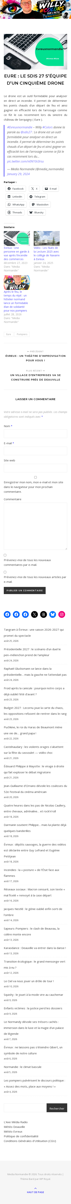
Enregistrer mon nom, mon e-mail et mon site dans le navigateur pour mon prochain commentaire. (33, 486)
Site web (9, 460)
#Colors (47, 127)
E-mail (9, 443)
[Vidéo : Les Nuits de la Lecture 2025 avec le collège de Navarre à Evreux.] (47, 238)
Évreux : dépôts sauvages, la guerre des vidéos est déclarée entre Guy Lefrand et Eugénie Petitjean (35, 850)
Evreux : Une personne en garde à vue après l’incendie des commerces (16, 253)
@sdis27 (26, 132)
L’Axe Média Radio (16, 1122)
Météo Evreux (13, 1131)
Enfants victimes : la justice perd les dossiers (33, 1008)
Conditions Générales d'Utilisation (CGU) (30, 1141)
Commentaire (12, 499)
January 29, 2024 (18, 174)
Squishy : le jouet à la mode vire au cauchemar (33, 994)
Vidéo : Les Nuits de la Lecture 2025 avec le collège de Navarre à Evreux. (47, 253)
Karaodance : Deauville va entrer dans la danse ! (35, 948)
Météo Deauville (14, 1127)
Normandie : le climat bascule (22, 1067)
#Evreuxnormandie (19, 127)
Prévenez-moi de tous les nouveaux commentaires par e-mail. (27, 562)
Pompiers (22, 334)
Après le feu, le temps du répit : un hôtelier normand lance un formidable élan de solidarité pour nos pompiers (16, 301)
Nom (8, 426)
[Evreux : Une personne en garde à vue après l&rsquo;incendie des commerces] (17, 238)
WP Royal (44, 1179)
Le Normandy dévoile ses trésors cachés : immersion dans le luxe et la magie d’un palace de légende (34, 1028)
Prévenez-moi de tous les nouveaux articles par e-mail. (35, 579)
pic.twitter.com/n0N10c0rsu (25, 161)
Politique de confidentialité (21, 1136)
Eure (8, 334)
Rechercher (56, 1108)
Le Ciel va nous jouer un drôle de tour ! (29, 981)
